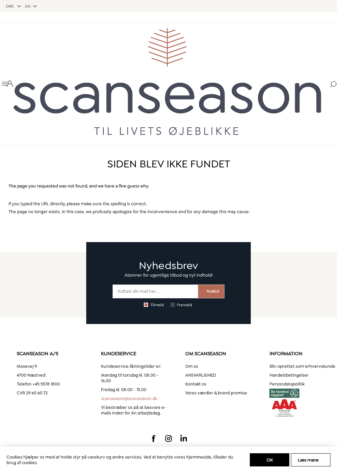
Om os (191, 366)
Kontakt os (195, 384)
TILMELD (212, 291)
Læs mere (308, 460)
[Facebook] (153, 438)
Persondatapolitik (287, 384)
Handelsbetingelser (289, 375)
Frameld (184, 305)
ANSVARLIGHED (200, 375)
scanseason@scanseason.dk (129, 398)
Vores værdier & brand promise (216, 393)
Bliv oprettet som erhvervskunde (302, 366)
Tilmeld (157, 305)
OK (270, 460)
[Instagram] (168, 438)
